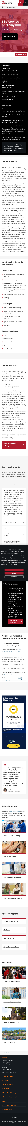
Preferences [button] (14, 564)
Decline (14, 573)
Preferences (14, 576)
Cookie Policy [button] (22, 560)
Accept (14, 569)
